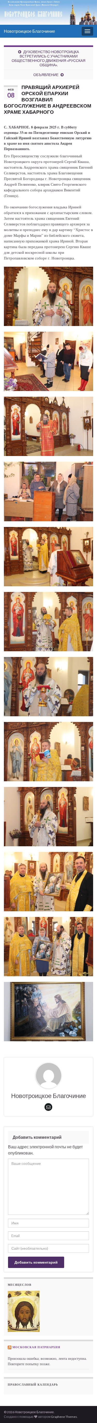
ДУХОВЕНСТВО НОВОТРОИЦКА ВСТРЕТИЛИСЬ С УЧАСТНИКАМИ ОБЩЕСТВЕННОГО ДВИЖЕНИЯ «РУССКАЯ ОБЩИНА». (48, 58)
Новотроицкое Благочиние (29, 31)
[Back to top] (85, 1411)
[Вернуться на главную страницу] (48, 12)
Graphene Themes (64, 1417)
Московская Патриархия (36, 1347)
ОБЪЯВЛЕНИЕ (45, 74)
